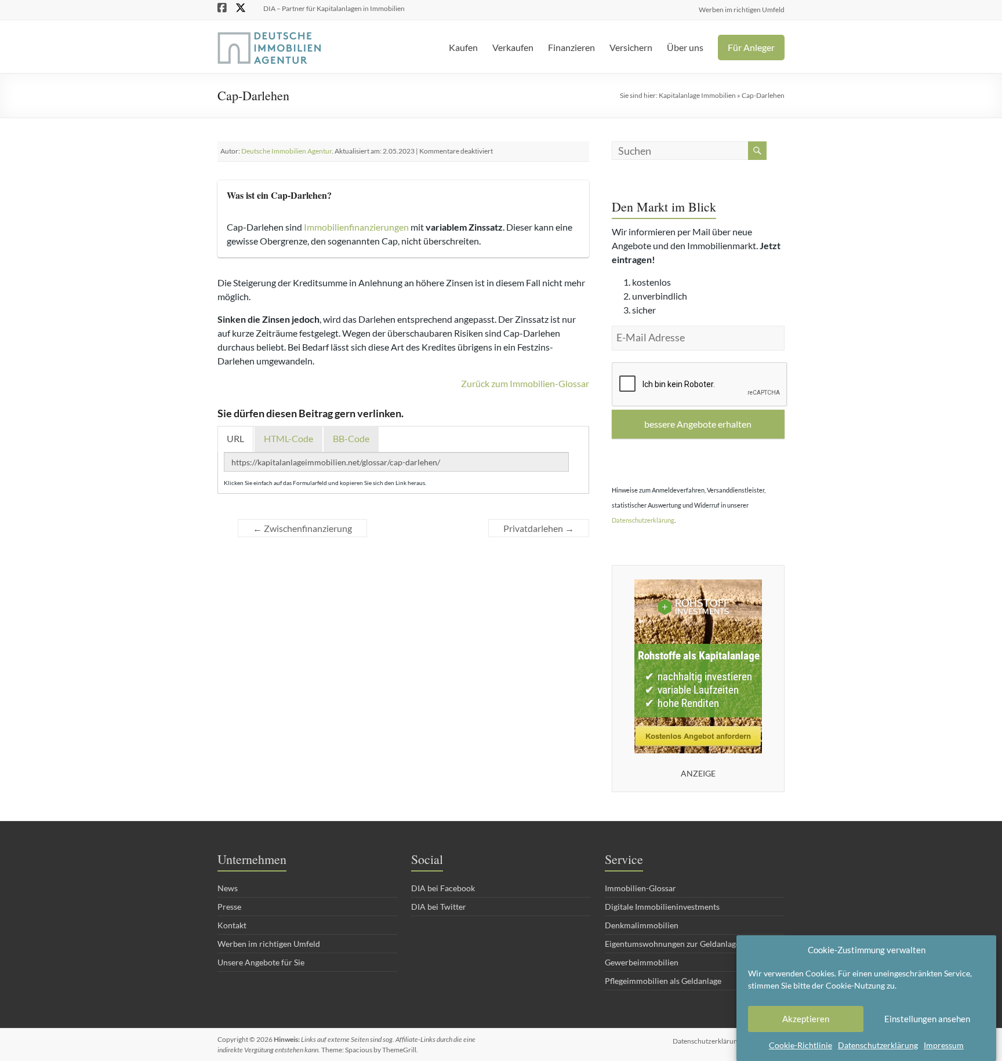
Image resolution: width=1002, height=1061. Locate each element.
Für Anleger (751, 47)
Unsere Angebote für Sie (260, 962)
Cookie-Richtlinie (800, 1045)
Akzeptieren (805, 1019)
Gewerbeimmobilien (641, 962)
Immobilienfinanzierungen (356, 226)
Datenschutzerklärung (878, 1045)
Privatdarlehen (538, 528)
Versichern (630, 47)
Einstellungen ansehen (927, 1019)
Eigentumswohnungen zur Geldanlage (672, 944)
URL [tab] (235, 438)
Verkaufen (512, 47)
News (227, 888)
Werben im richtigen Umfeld (742, 8)
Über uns (685, 47)
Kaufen (463, 47)
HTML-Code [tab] (288, 438)
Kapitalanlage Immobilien (697, 95)
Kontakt (231, 925)
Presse (229, 906)
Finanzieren (571, 47)
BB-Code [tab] (351, 438)
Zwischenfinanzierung (302, 528)
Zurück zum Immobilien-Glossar (525, 383)
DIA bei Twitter (438, 906)
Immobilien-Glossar (640, 888)
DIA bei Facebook (443, 888)
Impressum (944, 1045)
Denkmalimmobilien (641, 925)
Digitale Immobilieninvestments (662, 906)
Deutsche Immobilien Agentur (286, 151)
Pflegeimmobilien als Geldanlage (663, 981)
